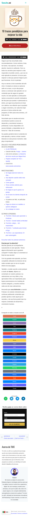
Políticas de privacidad (12, 513)
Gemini (14, 323)
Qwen (14, 347)
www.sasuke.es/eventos (13, 166)
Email (14, 371)
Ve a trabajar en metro (12, 209)
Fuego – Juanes (21, 151)
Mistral (14, 340)
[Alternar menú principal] (26, 3)
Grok (14, 326)
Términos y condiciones (22, 513)
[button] (6, 398)
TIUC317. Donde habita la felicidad (16, 221)
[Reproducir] (7, 39)
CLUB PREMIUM (11, 149)
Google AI (14, 333)
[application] (16, 39)
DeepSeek (14, 336)
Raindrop (14, 374)
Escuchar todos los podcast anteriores (13, 240)
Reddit (14, 378)
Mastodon (14, 385)
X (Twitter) (14, 354)
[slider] (25, 39)
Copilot (14, 343)
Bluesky (14, 381)
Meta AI (14, 350)
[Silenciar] (21, 39)
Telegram (14, 364)
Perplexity (14, 330)
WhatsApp (14, 367)
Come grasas (10, 182)
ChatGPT (14, 319)
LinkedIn (14, 357)
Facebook (14, 361)
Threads (14, 388)
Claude (14, 316)
